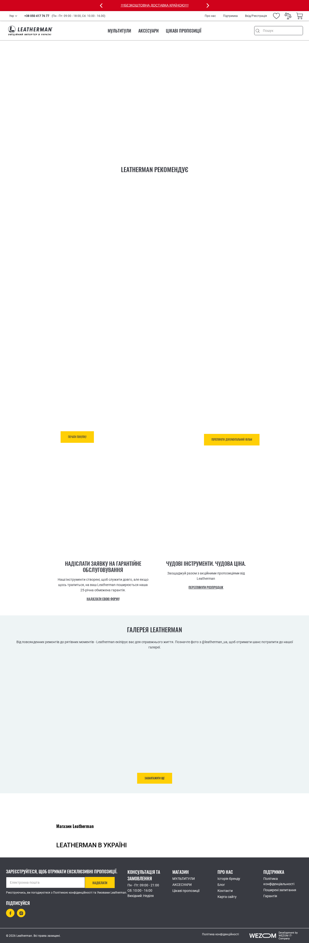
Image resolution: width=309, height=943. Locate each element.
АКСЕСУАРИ (148, 31)
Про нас (210, 16)
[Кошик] (299, 16)
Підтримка (230, 16)
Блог (221, 885)
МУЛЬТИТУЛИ (119, 31)
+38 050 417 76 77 (36, 16)
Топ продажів (172, 310)
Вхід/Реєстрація (256, 16)
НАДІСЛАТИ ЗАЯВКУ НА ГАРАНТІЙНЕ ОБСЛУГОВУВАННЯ (103, 566)
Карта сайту (227, 897)
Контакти (225, 891)
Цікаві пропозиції (183, 31)
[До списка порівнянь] (143, 346)
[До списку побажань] (131, 345)
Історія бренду (229, 879)
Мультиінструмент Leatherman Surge (67, 317)
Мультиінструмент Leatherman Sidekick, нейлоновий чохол (209, 320)
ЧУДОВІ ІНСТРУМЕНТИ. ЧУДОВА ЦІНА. (206, 563)
